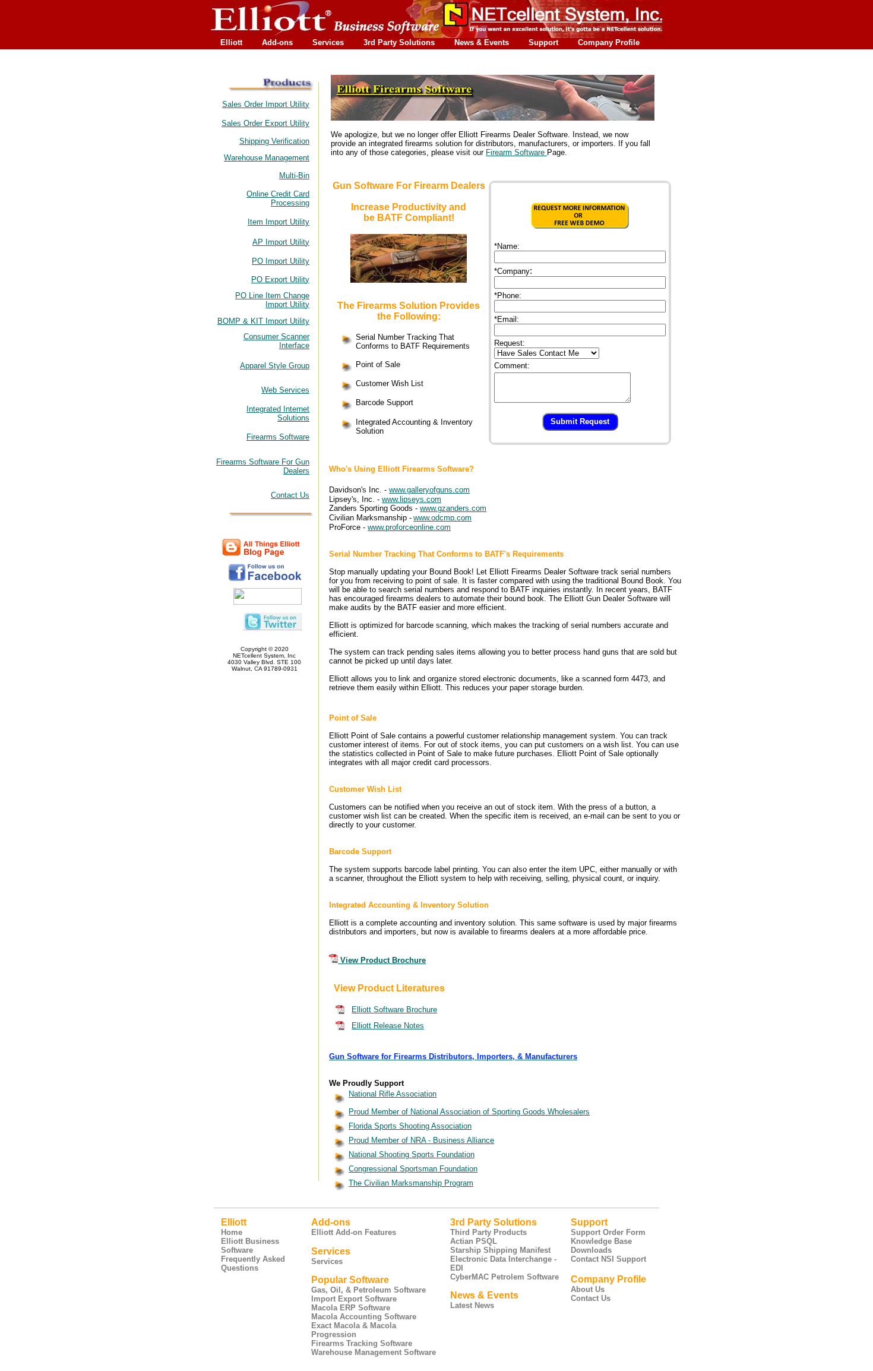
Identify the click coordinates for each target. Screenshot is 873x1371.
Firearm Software (516, 152)
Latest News (472, 1305)
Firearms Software (277, 436)
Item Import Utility (278, 221)
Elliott (231, 42)
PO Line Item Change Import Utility (272, 300)
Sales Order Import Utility (265, 104)
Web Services (285, 390)
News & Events (481, 42)
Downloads (591, 1250)
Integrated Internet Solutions (277, 413)
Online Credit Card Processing (277, 198)
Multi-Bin (294, 175)
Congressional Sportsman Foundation (413, 1168)
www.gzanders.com (453, 508)
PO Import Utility (280, 261)
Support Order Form (608, 1232)
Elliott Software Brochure (394, 1009)
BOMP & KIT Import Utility (263, 321)
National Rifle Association (392, 1093)
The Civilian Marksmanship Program (411, 1183)
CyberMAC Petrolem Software (504, 1276)
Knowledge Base (601, 1241)
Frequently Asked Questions (253, 1263)
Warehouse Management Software (373, 1352)
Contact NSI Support (608, 1259)
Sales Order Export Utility (265, 123)
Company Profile (609, 42)
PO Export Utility (280, 279)
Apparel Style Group (274, 365)
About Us (588, 1289)
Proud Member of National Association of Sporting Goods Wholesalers (469, 1111)
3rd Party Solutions (399, 42)
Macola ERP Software (350, 1307)
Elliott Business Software (250, 1246)
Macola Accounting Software (363, 1316)
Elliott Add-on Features (353, 1232)
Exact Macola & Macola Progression (353, 1330)
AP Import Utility (280, 242)
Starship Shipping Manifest (500, 1250)
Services (328, 42)
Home (231, 1232)
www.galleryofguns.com (429, 489)
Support (543, 42)
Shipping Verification (274, 141)
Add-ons (277, 42)
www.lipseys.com (411, 499)
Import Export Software (354, 1298)
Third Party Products (488, 1232)
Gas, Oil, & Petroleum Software (368, 1289)
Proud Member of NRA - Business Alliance (421, 1140)
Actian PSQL (473, 1241)
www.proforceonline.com (409, 527)
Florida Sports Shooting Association (410, 1126)
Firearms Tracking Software (361, 1343)
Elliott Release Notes (388, 1025)
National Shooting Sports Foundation (412, 1154)
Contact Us (290, 495)
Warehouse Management (266, 157)
